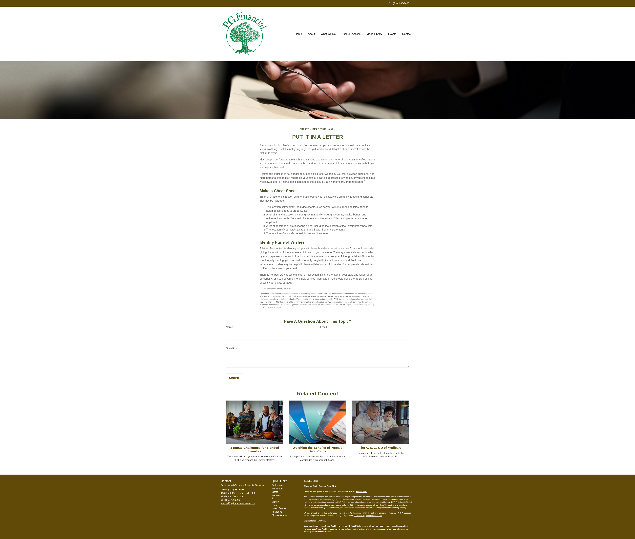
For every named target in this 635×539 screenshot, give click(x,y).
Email (323, 327)
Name (229, 327)
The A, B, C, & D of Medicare (380, 447)
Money (275, 501)
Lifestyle (276, 505)
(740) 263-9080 (401, 3)
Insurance (277, 495)
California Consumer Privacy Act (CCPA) (387, 512)
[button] (311, 34)
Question (231, 348)
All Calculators (279, 515)
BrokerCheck (361, 491)
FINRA (351, 525)
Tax (273, 498)
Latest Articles (279, 508)
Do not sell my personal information (368, 515)
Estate (275, 491)
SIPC (356, 525)
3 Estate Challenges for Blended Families (254, 449)
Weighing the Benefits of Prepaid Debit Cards (317, 449)
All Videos (277, 511)
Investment (277, 488)
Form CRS (313, 481)
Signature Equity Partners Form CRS (320, 486)
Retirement (277, 485)
